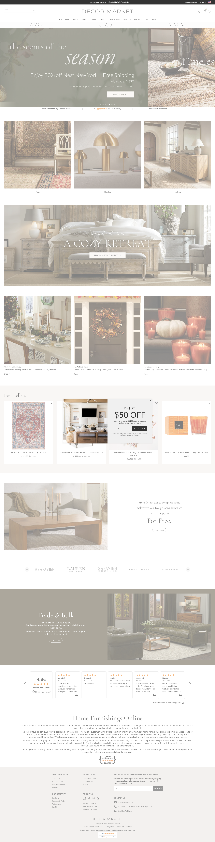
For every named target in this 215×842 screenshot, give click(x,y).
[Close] (150, 400)
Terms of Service (131, 435)
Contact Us (202, 2)
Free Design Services (191, 2)
